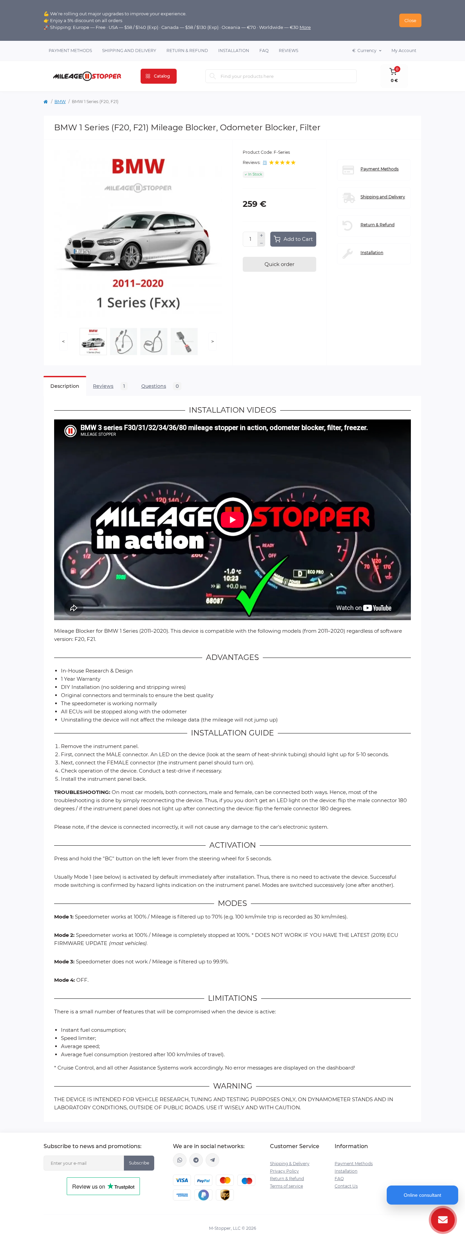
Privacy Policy (284, 1171)
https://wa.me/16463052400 (180, 1160)
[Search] (212, 76)
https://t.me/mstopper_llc (196, 1160)
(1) (265, 162)
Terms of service (286, 1186)
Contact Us (346, 1186)
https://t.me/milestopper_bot (212, 1160)
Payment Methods (70, 50)
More (305, 27)
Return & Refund (187, 50)
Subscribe (139, 1162)
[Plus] (261, 235)
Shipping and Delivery (129, 50)
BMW (60, 101)
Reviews (288, 50)
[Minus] (261, 243)
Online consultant (422, 1195)
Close (410, 20)
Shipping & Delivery (289, 1163)
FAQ (264, 50)
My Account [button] (403, 50)
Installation (233, 50)
